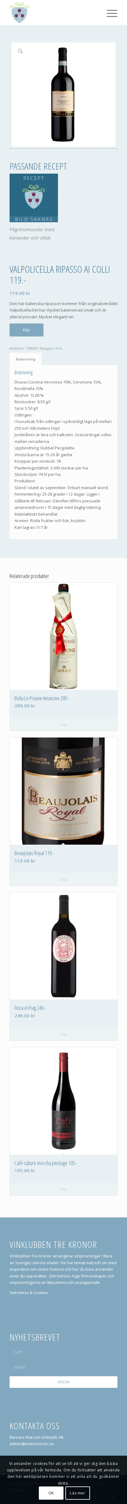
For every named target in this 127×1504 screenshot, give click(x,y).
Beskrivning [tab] (25, 359)
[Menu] (108, 12)
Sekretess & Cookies (29, 1292)
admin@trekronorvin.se (32, 1443)
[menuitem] (108, 12)
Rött (58, 348)
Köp (26, 329)
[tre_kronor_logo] (53, 12)
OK (51, 1493)
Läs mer (77, 1493)
